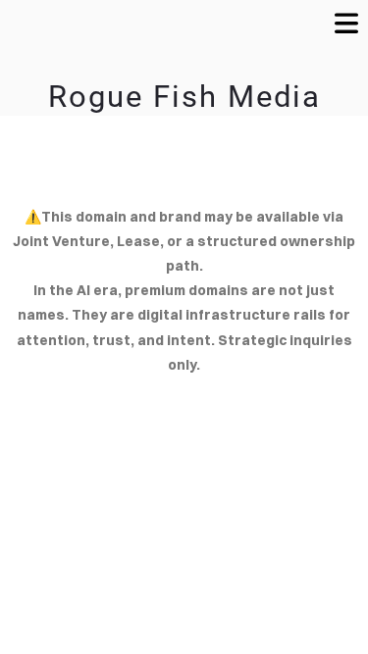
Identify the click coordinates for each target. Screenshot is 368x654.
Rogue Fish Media (184, 96)
